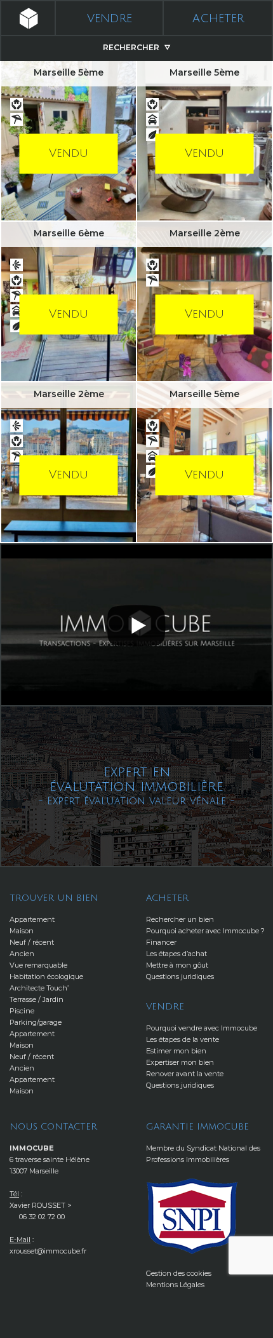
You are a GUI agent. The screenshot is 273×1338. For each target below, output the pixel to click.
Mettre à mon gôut (177, 965)
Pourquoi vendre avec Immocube (201, 1028)
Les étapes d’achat (176, 953)
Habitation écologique (46, 976)
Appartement (32, 919)
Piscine (22, 1010)
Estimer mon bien (176, 1050)
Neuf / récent (32, 942)
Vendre (109, 18)
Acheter (218, 18)
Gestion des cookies (178, 1273)
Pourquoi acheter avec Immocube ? (205, 930)
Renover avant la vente (184, 1073)
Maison (22, 930)
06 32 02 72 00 (42, 1216)
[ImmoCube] (27, 18)
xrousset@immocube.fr (48, 1251)
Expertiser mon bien (180, 1062)
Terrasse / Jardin (36, 999)
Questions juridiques (180, 976)
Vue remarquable (38, 965)
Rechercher (132, 47)
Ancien (22, 953)
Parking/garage (36, 1022)
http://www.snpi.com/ (192, 1216)
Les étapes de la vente (182, 1039)
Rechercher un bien (180, 919)
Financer (161, 942)
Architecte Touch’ (39, 987)
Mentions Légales (175, 1284)
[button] (136, 624)
